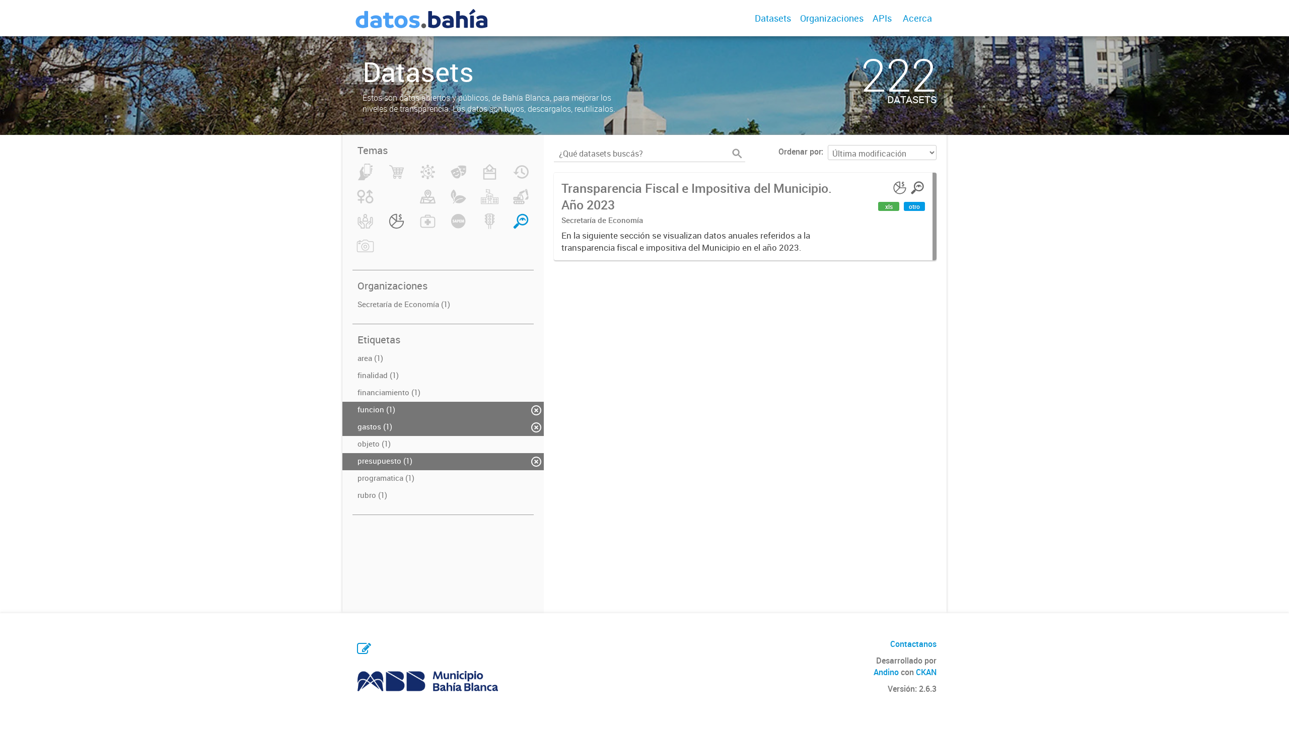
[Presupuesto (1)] (396, 227)
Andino (886, 672)
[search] (737, 153)
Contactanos (913, 643)
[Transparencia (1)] (521, 227)
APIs (882, 18)
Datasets (773, 18)
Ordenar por (799, 152)
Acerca (917, 18)
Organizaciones (832, 18)
